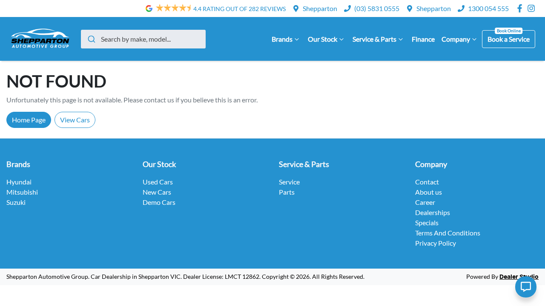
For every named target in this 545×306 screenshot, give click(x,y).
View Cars (75, 120)
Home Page (29, 120)
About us (428, 192)
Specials (427, 222)
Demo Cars (159, 202)
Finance (423, 39)
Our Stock (322, 39)
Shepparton (320, 8)
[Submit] (91, 39)
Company (456, 39)
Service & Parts (374, 39)
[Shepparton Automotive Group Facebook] (521, 8)
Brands (282, 39)
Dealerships (432, 212)
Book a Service (509, 39)
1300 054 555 (488, 8)
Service (289, 182)
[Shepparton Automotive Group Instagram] (533, 8)
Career (425, 202)
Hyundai (19, 182)
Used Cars (158, 182)
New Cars (157, 192)
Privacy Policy (435, 243)
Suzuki (16, 202)
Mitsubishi (22, 192)
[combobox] (143, 39)
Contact (427, 182)
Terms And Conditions (447, 233)
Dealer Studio (519, 277)
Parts (287, 192)
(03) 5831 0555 (376, 8)
